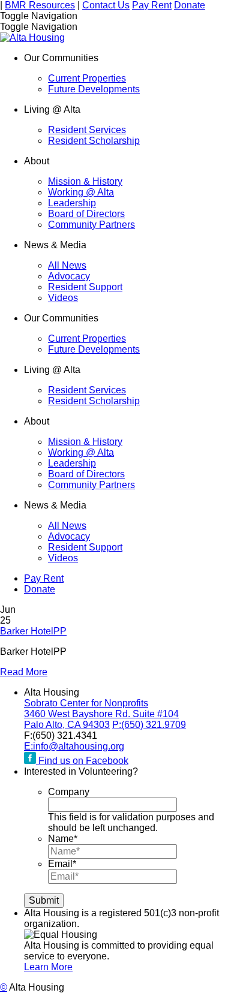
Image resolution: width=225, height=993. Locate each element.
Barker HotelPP (33, 631)
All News (67, 265)
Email (62, 864)
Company (68, 792)
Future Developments (94, 89)
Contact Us (106, 5)
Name (62, 838)
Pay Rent (152, 5)
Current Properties (87, 78)
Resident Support (85, 287)
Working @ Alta (81, 192)
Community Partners (91, 224)
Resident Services (87, 130)
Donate (189, 5)
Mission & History (85, 181)
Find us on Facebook (82, 761)
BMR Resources (40, 5)
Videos (63, 298)
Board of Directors (86, 214)
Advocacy (69, 276)
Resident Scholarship (94, 141)
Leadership (72, 203)
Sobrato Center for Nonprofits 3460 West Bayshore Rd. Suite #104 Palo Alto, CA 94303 (101, 714)
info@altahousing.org (74, 746)
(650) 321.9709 (149, 725)
